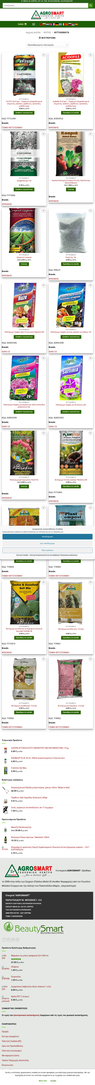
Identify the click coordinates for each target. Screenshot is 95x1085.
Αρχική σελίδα (33, 32)
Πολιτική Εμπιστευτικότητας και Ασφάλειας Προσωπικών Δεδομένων (54, 555)
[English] (50, 24)
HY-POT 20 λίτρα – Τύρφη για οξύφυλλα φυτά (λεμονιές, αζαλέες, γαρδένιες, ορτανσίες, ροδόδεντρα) (24, 103)
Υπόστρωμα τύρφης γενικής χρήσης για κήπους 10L (71, 332)
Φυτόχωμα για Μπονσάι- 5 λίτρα (24, 706)
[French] (54, 24)
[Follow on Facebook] (4, 940)
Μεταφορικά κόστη (10, 1055)
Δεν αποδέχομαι (47, 543)
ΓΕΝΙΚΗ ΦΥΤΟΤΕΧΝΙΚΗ (12, 127)
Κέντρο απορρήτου (10, 1036)
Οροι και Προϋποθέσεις (12, 1046)
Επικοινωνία (7, 1065)
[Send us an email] (17, 940)
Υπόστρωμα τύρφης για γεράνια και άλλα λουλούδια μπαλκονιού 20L (24, 406)
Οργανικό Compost (24, 257)
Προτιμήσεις (47, 550)
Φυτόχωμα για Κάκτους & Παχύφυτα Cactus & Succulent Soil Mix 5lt (24, 630)
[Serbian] (73, 24)
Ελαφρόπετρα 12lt (24, 181)
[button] (22, 24)
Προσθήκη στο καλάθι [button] (71, 113)
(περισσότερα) (68, 886)
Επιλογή (71, 189)
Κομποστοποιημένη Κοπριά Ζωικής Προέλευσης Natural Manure (71, 181)
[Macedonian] (66, 24)
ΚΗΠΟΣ (47, 32)
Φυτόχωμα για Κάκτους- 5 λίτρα (71, 629)
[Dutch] (47, 24)
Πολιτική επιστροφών (12, 1051)
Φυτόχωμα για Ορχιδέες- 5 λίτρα (71, 706)
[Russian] (70, 24)
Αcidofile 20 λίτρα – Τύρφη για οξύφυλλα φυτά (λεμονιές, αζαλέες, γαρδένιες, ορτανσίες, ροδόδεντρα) (71, 103)
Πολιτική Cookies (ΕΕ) (11, 1041)
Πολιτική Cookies (22, 555)
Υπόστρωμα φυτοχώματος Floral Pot (24, 480)
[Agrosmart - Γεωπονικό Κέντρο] (47, 15)
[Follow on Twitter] (13, 940)
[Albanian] (41, 24)
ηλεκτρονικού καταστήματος (26, 1015)
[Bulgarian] (44, 24)
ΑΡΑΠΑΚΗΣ (54, 127)
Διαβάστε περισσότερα (24, 113)
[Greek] (60, 24)
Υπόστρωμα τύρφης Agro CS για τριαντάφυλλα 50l (24, 332)
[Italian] (63, 24)
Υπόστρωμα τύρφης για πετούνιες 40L (71, 405)
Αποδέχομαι (47, 536)
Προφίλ (5, 1031)
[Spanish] (76, 24)
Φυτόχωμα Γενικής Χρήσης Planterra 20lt (71, 480)
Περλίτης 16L (70, 257)
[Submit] (90, 5)
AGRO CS (6, 351)
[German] (57, 24)
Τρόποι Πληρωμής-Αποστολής (15, 1060)
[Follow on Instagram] (9, 940)
